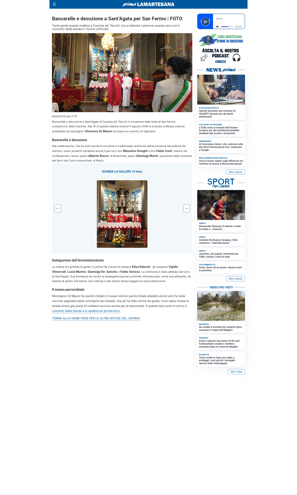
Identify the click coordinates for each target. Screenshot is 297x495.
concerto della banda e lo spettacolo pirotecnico (86, 311)
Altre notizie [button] (235, 172)
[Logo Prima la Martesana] (148, 4)
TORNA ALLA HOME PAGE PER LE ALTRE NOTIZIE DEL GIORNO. (96, 318)
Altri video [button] (236, 371)
